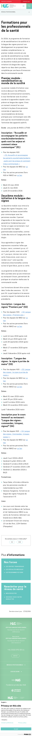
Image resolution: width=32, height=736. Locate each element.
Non (19, 542)
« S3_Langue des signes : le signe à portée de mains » (16, 372)
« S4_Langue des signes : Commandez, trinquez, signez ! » (16, 434)
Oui (12, 542)
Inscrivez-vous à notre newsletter (14, 598)
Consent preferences (7, 722)
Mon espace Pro (11, 593)
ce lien (19, 175)
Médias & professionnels (15, 665)
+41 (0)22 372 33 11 (16, 650)
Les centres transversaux (15, 566)
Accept (16, 729)
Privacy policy (22, 722)
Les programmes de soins (14, 572)
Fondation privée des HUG (16, 685)
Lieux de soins (14, 671)
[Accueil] (8, 6)
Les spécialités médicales (14, 569)
